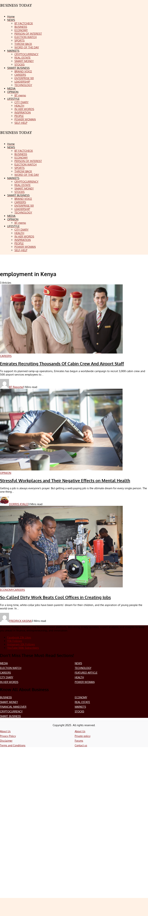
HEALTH (79, 677)
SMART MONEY (9, 702)
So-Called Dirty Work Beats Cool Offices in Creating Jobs (55, 597)
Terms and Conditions (12, 745)
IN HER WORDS (9, 682)
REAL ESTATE (82, 702)
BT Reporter (16, 387)
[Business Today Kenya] (16, 136)
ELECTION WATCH (10, 667)
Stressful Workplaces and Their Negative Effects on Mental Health (65, 480)
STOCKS (79, 711)
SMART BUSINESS (10, 716)
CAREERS (5, 672)
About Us (5, 731)
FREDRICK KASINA (20, 621)
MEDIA (4, 663)
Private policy (82, 736)
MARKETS (80, 706)
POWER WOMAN (85, 682)
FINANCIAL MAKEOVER (13, 706)
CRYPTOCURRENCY (11, 711)
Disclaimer (6, 740)
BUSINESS (6, 697)
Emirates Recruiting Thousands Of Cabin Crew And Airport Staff (62, 363)
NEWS (78, 663)
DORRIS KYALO (18, 504)
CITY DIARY (6, 677)
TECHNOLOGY (83, 667)
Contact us (81, 745)
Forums (79, 740)
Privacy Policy (8, 736)
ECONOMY (81, 697)
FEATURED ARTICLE (86, 672)
